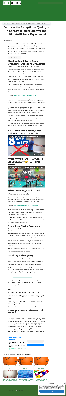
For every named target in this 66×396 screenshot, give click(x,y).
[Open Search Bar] (62, 3)
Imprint (10, 390)
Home (40, 2)
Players (59, 2)
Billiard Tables (52, 2)
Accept (52, 391)
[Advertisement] (33, 13)
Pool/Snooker (44, 2)
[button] (63, 383)
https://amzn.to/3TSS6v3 (17, 37)
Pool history (9, 23)
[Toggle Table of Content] (18, 57)
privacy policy (20, 348)
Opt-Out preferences (20, 390)
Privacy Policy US (13, 390)
